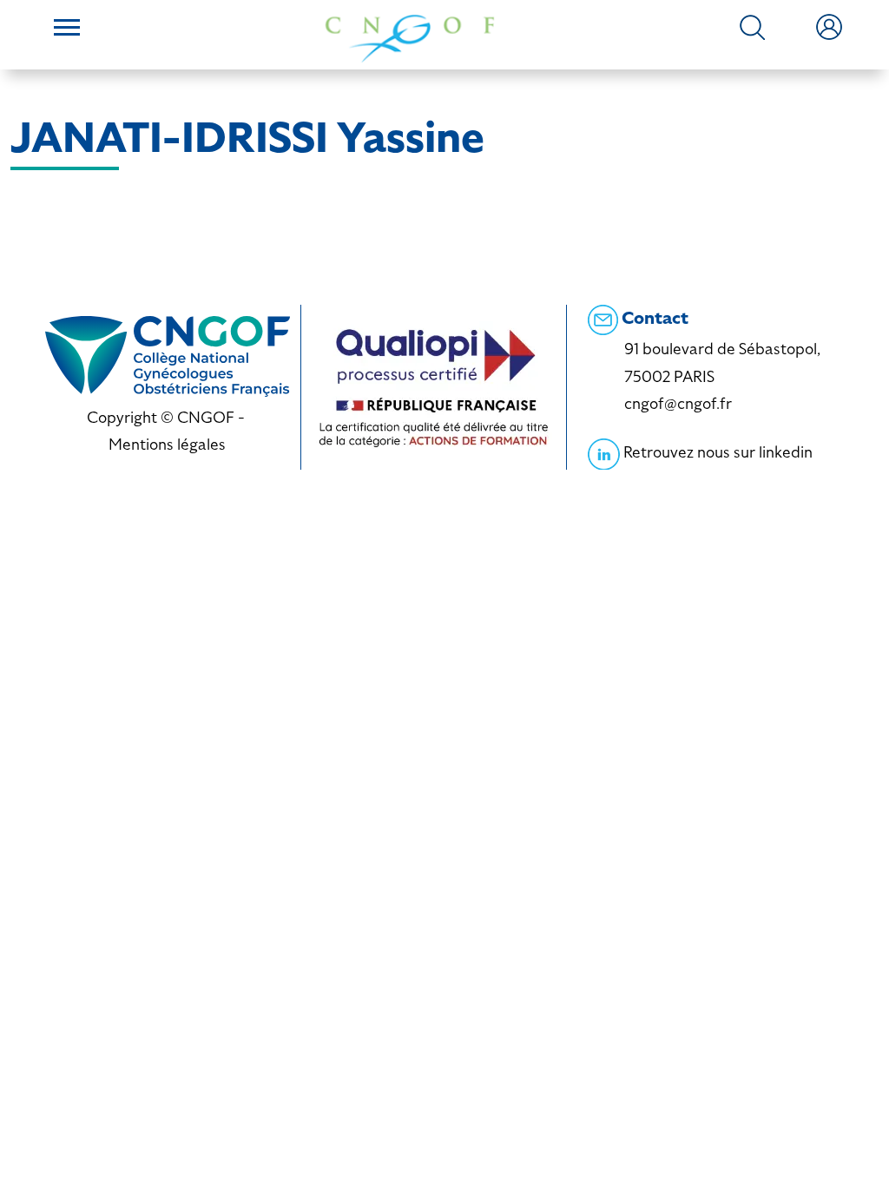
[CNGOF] (410, 37)
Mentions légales (167, 444)
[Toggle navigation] (67, 29)
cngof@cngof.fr (678, 403)
